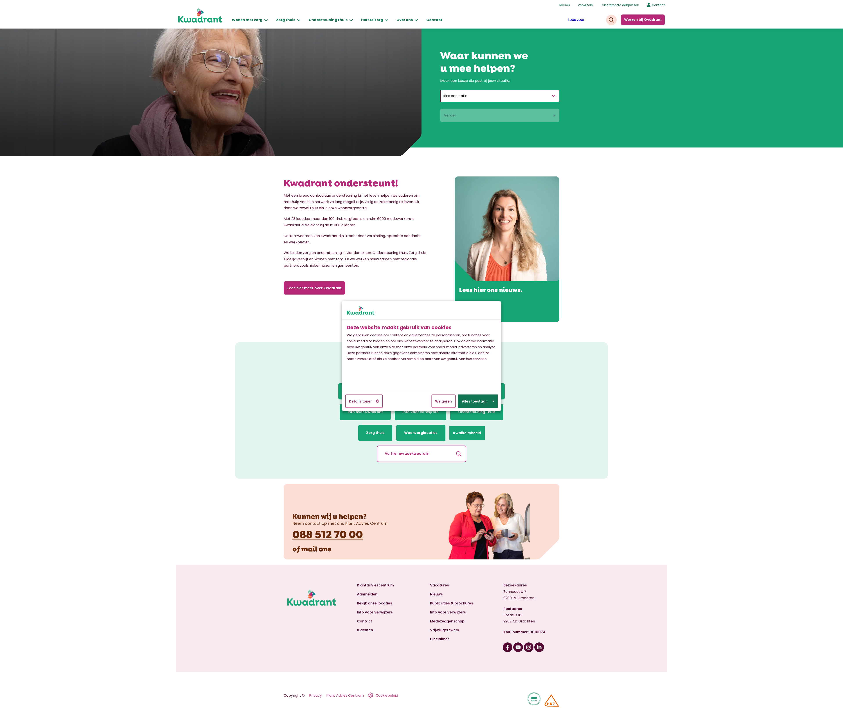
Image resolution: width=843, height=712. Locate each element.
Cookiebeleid (387, 695)
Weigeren (443, 401)
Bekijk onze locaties (374, 603)
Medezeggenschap (447, 621)
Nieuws (564, 5)
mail (309, 548)
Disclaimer (439, 639)
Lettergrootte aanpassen (620, 5)
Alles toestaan (475, 401)
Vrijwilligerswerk (444, 630)
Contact (434, 19)
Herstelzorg (372, 19)
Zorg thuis (285, 19)
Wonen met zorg (247, 19)
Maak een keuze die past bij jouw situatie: (475, 80)
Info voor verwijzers (375, 612)
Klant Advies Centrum (345, 695)
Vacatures (439, 585)
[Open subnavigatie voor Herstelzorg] (386, 20)
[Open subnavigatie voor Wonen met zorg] (266, 20)
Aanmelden (367, 594)
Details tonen (361, 401)
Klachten (365, 630)
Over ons (404, 19)
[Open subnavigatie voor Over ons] (416, 20)
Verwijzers (585, 5)
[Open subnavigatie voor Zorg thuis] (298, 20)
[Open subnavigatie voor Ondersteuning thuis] (351, 20)
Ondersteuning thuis (328, 19)
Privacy (315, 695)
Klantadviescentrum (375, 585)
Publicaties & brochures (451, 603)
